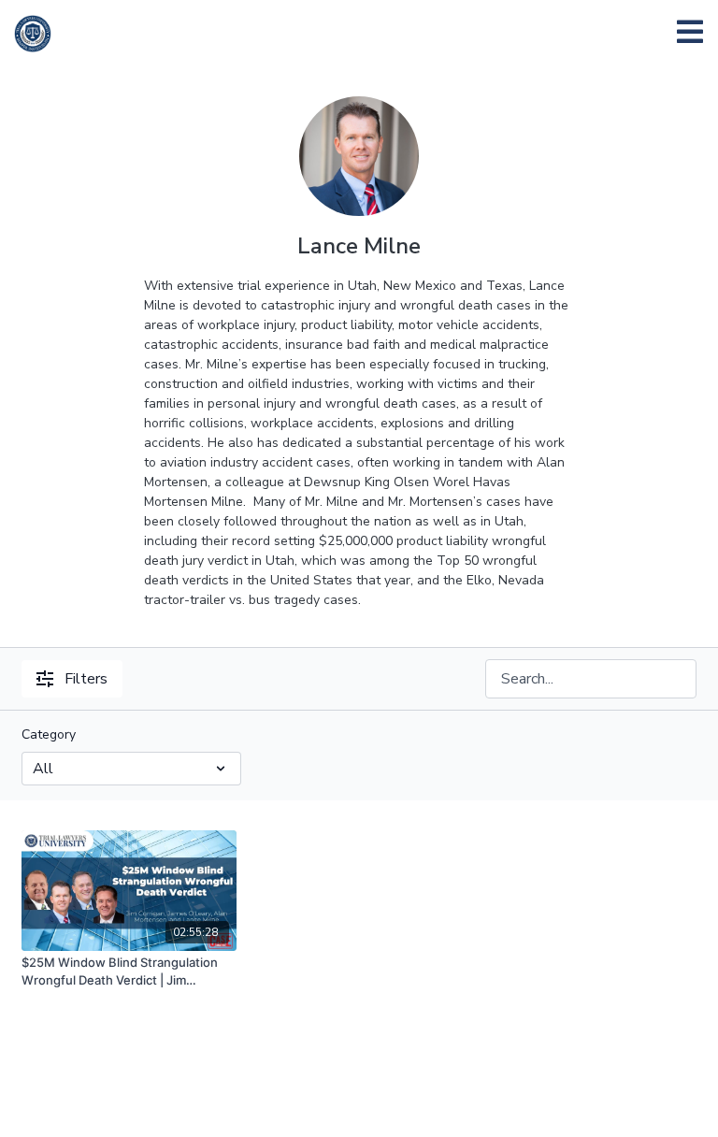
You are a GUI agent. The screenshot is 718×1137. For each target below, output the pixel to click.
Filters (86, 679)
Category (49, 734)
